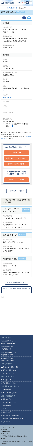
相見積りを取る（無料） (16, 179)
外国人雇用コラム (8, 399)
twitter (4, 438)
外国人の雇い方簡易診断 (11, 415)
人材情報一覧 (7, 389)
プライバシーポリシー (8, 433)
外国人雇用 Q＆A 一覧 (10, 367)
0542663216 (7, 97)
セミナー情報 (7, 405)
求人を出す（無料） (16, 152)
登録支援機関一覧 (12, 8)
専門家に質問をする (9, 370)
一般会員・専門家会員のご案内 (13, 418)
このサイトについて (8, 427)
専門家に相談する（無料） (16, 164)
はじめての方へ (8, 412)
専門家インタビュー (9, 402)
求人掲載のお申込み (9, 383)
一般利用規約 (6, 431)
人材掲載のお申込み (10, 393)
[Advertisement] (16, 315)
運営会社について (7, 429)
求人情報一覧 (7, 380)
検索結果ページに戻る (17, 191)
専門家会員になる (8, 373)
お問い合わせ (7, 422)
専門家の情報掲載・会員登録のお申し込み (14, 436)
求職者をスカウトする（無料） (16, 158)
